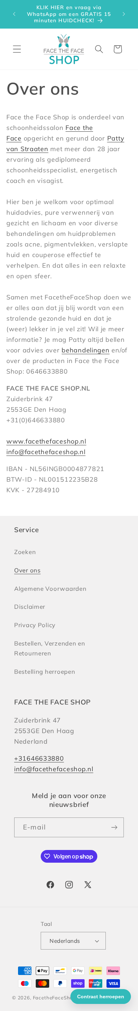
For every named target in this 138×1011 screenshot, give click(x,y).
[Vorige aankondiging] (14, 14)
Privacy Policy (35, 625)
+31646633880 (39, 758)
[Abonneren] (114, 827)
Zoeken (25, 551)
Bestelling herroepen (44, 671)
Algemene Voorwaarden (50, 588)
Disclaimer (29, 606)
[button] (17, 49)
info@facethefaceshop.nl (46, 452)
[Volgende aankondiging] (124, 14)
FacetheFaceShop (54, 997)
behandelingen (85, 350)
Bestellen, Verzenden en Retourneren (49, 648)
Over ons (27, 570)
